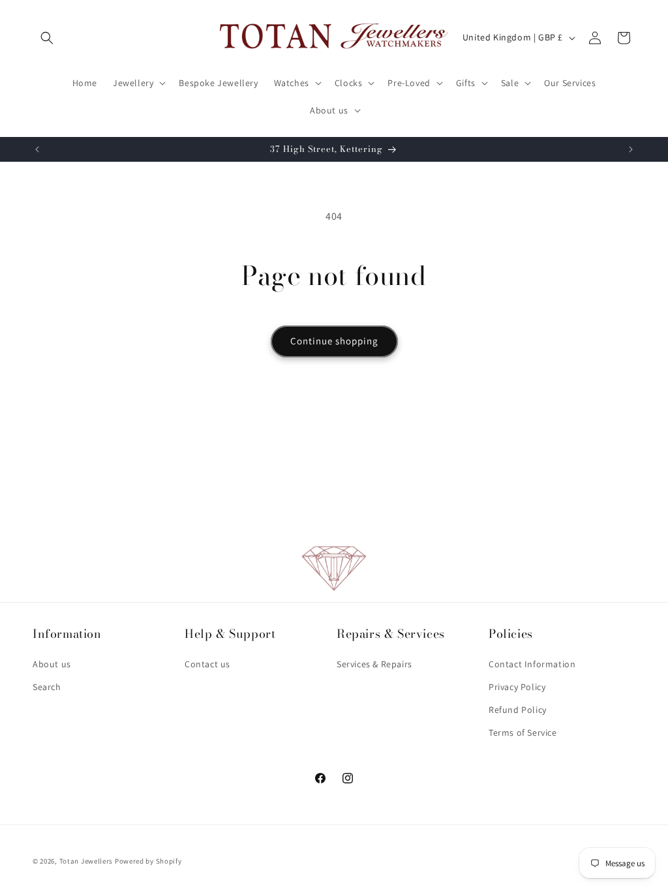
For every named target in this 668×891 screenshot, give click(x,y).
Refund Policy (518, 710)
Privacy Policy (517, 687)
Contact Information (532, 664)
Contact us (207, 664)
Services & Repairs (374, 664)
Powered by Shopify (148, 861)
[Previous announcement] (37, 149)
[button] (47, 37)
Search (47, 687)
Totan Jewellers (86, 861)
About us (52, 664)
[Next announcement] (630, 149)
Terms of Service (523, 732)
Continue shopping (334, 341)
